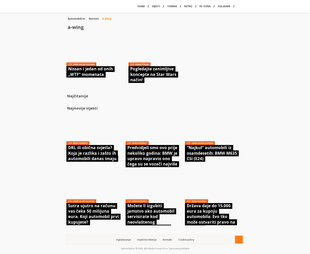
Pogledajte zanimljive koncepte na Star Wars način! (153, 74)
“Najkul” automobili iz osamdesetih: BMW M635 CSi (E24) (212, 153)
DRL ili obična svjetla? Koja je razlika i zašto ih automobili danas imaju (92, 153)
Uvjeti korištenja (146, 239)
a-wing (106, 18)
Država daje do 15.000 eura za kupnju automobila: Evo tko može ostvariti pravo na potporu (211, 216)
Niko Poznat (80, 143)
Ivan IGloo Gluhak (84, 64)
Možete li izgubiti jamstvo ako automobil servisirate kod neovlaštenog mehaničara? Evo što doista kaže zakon (150, 219)
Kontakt (167, 239)
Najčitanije (77, 96)
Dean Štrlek (142, 64)
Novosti (94, 18)
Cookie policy (186, 239)
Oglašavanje (123, 239)
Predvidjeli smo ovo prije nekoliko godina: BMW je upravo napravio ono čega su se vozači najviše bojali (152, 158)
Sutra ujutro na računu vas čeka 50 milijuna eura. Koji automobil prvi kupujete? (93, 214)
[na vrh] (239, 240)
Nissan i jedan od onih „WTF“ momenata (90, 71)
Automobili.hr (76, 18)
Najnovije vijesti (82, 108)
